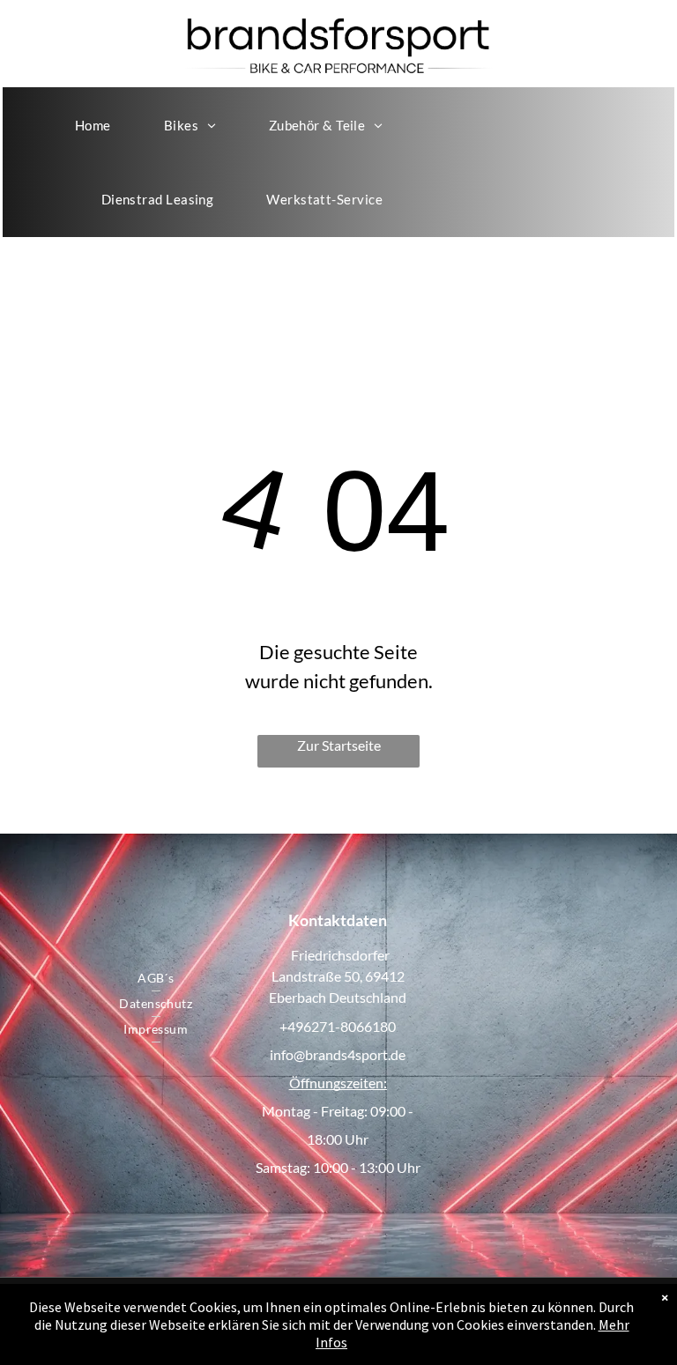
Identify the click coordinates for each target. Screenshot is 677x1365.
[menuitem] (93, 125)
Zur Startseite (339, 745)
